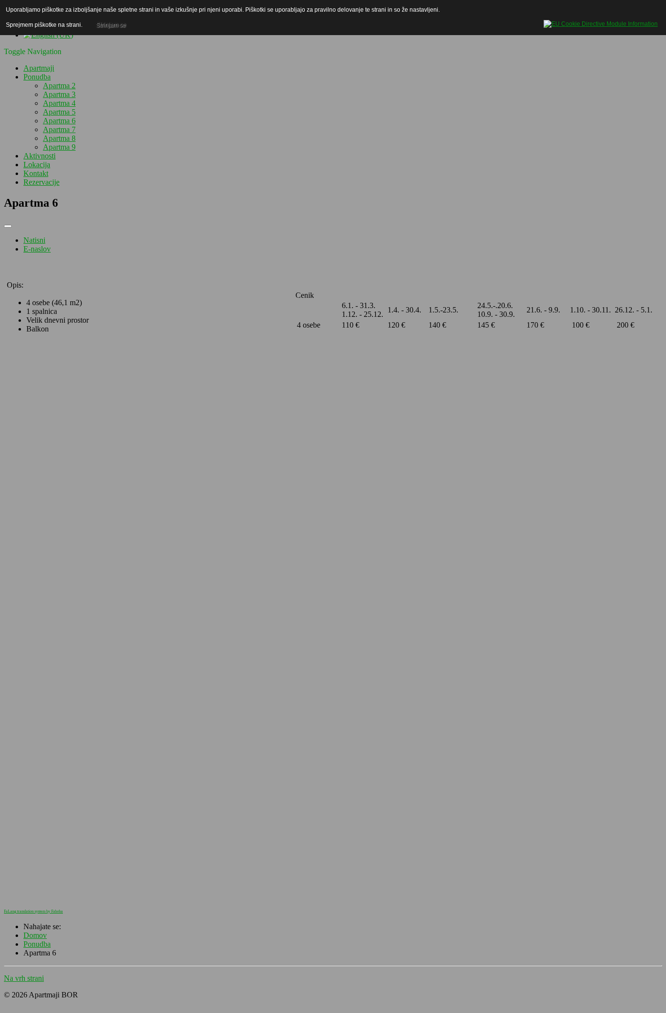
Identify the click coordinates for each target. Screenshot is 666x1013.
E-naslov (37, 249)
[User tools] (8, 226)
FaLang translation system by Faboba (33, 911)
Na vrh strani (24, 978)
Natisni (34, 240)
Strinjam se (111, 24)
